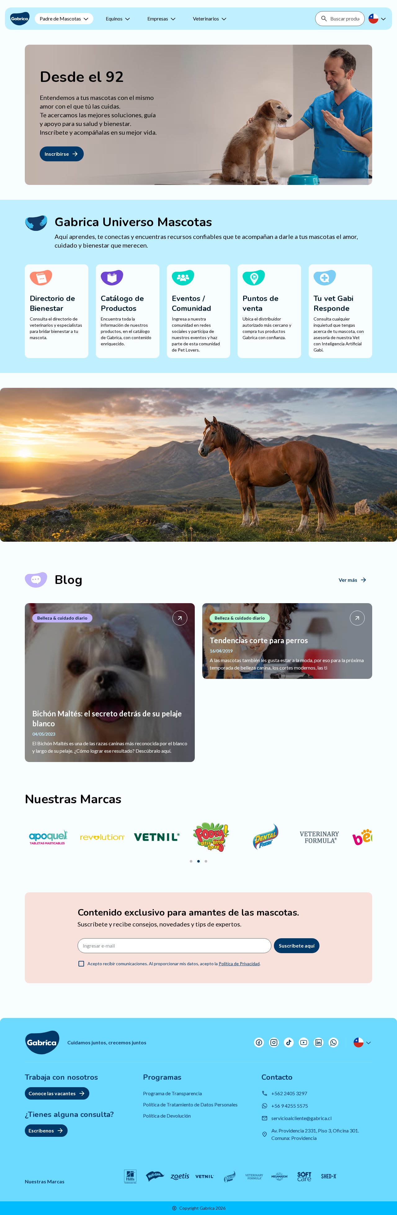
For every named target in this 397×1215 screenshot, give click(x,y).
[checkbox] (81, 963)
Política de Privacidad (239, 963)
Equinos (114, 18)
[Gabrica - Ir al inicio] (20, 18)
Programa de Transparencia (172, 1093)
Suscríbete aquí (296, 945)
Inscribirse (57, 154)
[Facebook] (259, 1042)
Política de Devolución (167, 1116)
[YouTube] (304, 1042)
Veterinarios (206, 18)
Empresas (157, 18)
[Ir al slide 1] (191, 861)
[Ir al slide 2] (198, 861)
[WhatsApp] (333, 1042)
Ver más (348, 580)
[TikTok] (289, 1042)
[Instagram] (274, 1042)
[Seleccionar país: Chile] (377, 19)
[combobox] (344, 18)
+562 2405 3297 (289, 1093)
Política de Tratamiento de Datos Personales (190, 1104)
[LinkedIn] (318, 1042)
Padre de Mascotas (60, 18)
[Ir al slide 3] (206, 861)
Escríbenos (41, 1130)
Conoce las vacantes (52, 1093)
